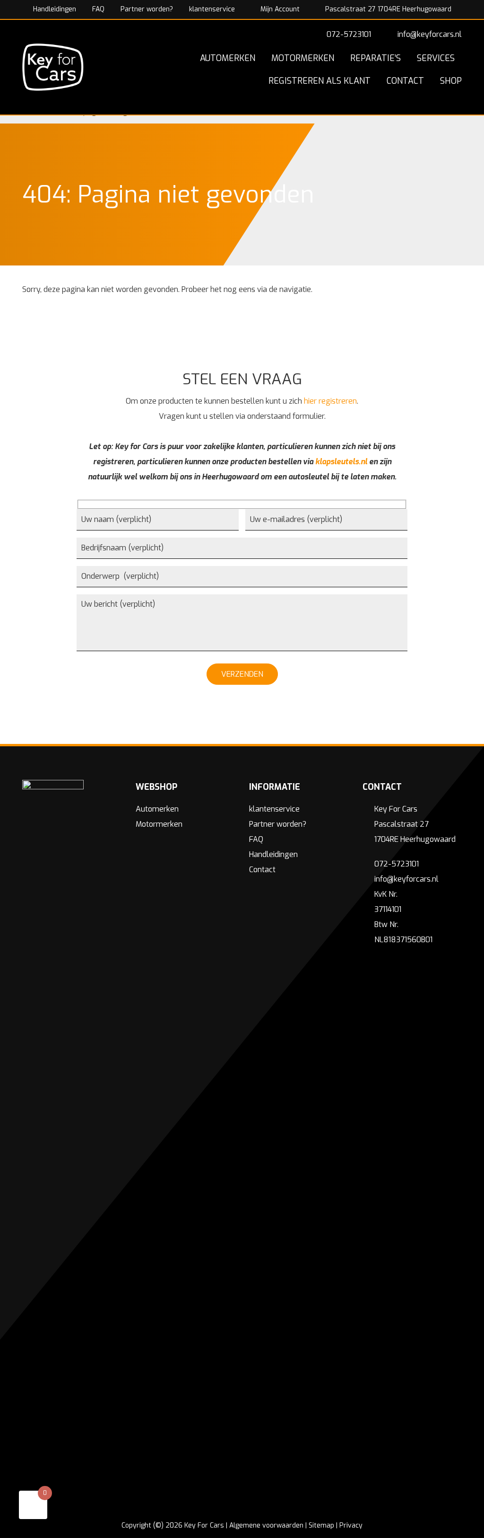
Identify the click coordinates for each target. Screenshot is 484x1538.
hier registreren (330, 401)
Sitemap (321, 1525)
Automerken (157, 809)
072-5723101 (349, 34)
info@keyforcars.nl (430, 34)
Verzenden (242, 674)
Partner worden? (147, 9)
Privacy (351, 1525)
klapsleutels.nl (341, 462)
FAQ (98, 9)
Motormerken (159, 824)
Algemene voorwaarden (266, 1525)
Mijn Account (279, 9)
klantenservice (212, 9)
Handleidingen (54, 9)
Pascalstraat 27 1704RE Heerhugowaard (387, 9)
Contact (262, 870)
